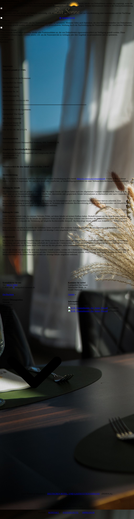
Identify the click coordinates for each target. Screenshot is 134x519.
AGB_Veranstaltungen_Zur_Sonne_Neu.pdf (89, 308)
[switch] (1, 28)
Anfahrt (71, 294)
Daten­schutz (71, 512)
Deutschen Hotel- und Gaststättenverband (73, 494)
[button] (67, 37)
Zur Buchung (8, 294)
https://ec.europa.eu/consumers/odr (91, 179)
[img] (67, 7)
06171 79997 (12, 285)
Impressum (88, 512)
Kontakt (53, 512)
